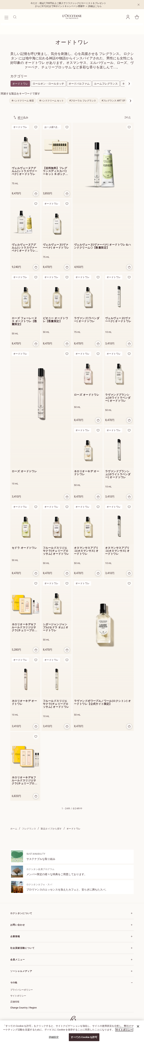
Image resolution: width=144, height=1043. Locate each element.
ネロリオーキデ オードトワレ (86, 473)
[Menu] (6, 17)
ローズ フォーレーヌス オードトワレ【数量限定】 (24, 321)
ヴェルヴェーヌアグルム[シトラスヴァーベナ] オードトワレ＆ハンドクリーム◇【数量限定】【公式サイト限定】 (25, 247)
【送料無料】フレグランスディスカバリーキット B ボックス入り (55, 171)
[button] (128, 17)
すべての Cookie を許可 (84, 1037)
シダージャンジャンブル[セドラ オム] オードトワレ (55, 627)
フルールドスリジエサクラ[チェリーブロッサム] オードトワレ (56, 550)
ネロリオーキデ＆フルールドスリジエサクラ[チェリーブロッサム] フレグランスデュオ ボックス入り (25, 780)
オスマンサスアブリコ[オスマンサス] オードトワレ (86, 550)
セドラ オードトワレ (24, 547)
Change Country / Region (23, 1007)
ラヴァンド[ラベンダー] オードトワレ (86, 320)
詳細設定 (54, 1037)
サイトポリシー (18, 995)
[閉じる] (138, 1026)
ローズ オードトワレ (24, 471)
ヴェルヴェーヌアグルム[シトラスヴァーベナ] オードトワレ (24, 171)
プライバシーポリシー (21, 989)
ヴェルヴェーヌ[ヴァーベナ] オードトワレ (56, 246)
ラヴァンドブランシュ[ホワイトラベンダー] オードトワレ (117, 397)
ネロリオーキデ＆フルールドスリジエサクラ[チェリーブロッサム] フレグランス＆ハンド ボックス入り (25, 627)
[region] (72, 1031)
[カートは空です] (137, 17)
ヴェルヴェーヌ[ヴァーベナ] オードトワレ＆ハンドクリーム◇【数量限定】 (102, 246)
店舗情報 (14, 1001)
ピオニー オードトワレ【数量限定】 (55, 320)
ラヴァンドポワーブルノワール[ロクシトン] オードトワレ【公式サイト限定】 (102, 702)
